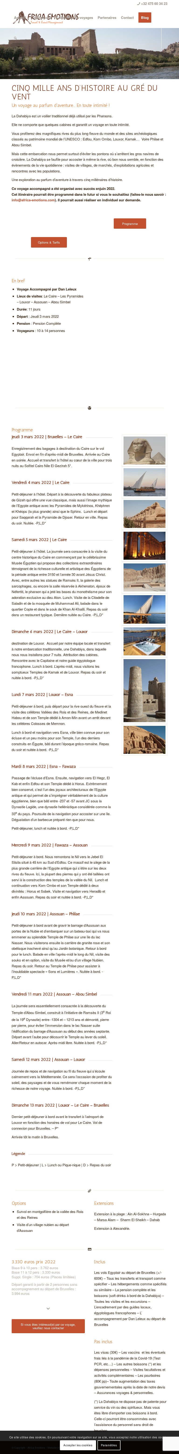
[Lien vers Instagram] (20, 58)
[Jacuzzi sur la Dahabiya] (144, 641)
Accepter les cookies (77, 1445)
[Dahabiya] (144, 482)
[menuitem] (20, 17)
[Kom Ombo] (144, 690)
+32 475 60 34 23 (153, 3)
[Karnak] (144, 514)
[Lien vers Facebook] (13, 58)
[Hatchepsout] (144, 577)
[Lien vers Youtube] (34, 58)
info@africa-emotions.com (33, 200)
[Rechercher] (15, 38)
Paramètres (109, 1445)
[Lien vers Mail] (41, 58)
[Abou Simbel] (144, 740)
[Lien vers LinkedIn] (27, 58)
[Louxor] (144, 546)
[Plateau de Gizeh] (144, 450)
